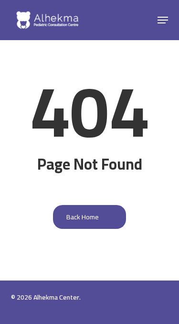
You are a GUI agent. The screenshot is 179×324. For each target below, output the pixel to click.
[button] (163, 20)
